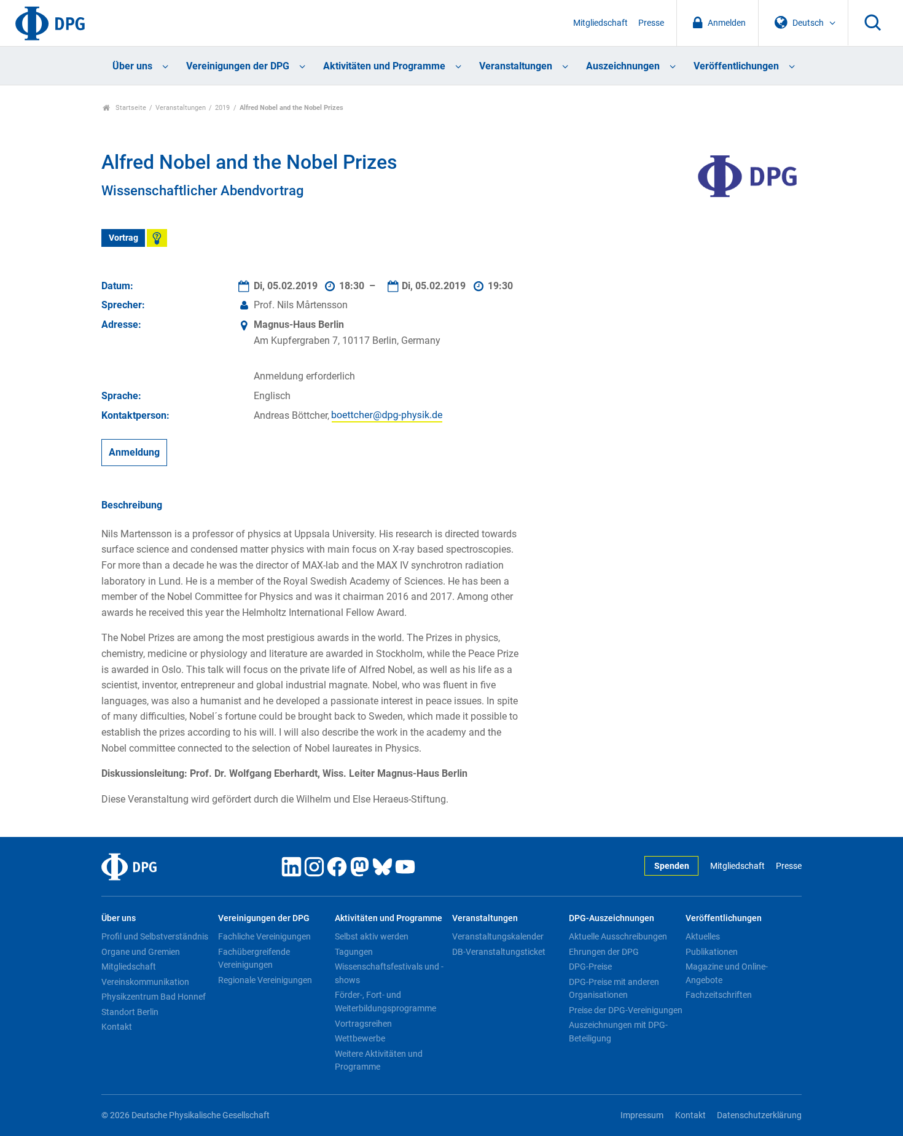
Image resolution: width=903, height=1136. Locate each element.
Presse (651, 23)
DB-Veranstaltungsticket (498, 952)
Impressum (641, 1115)
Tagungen (354, 952)
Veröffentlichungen (736, 66)
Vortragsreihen (363, 1024)
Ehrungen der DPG (604, 952)
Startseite (130, 108)
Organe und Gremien (140, 952)
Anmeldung (134, 452)
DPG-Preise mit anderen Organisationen (614, 988)
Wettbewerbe (360, 1038)
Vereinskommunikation (145, 982)
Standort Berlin (129, 1012)
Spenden (671, 866)
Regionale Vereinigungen (265, 980)
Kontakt (116, 1027)
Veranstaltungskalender (498, 936)
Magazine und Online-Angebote (727, 973)
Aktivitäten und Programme (384, 66)
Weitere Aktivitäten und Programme (379, 1060)
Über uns (132, 66)
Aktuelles (703, 936)
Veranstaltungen (515, 66)
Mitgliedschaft (600, 23)
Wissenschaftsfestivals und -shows (389, 973)
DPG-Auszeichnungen (611, 918)
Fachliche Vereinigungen (264, 936)
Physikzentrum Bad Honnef (153, 997)
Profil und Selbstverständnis (154, 936)
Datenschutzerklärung (759, 1115)
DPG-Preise (590, 966)
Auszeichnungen (623, 66)
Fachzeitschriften (719, 995)
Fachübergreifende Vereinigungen (254, 958)
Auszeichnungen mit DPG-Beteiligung (618, 1031)
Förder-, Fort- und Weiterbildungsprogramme (385, 1001)
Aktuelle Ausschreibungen (618, 936)
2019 (222, 108)
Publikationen (712, 952)
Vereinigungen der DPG (237, 66)
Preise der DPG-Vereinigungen (625, 1010)
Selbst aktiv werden (371, 936)
